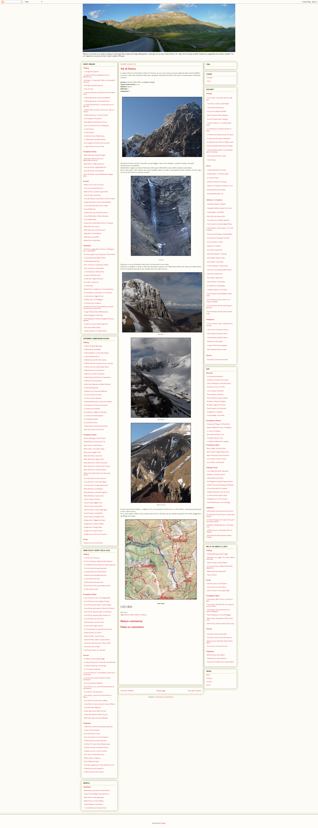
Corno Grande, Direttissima (92, 669)
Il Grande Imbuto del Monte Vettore (95, 258)
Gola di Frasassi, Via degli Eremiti (94, 517)
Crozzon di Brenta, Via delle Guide (217, 266)
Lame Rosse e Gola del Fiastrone (93, 85)
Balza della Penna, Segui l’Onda (93, 459)
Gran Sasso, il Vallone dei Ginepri (94, 754)
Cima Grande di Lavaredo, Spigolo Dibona (219, 224)
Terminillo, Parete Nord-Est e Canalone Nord (220, 662)
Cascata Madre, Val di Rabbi (215, 212)
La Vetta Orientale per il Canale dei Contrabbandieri (100, 662)
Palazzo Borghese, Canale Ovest (93, 315)
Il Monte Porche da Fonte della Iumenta (96, 212)
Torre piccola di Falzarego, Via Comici (218, 238)
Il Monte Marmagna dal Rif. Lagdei (217, 554)
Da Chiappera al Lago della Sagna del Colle (220, 481)
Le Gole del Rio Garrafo (91, 589)
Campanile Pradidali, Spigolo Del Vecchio (219, 208)
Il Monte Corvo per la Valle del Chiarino (96, 747)
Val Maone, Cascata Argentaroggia (94, 659)
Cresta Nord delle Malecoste (92, 707)
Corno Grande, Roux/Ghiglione (93, 683)
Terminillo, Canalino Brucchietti (217, 634)
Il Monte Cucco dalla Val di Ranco (94, 374)
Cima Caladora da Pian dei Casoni (217, 333)
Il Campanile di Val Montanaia (216, 286)
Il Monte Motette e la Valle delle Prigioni (96, 353)
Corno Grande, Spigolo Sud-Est (93, 626)
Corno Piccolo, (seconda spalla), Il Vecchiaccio (97, 612)
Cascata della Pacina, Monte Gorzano (95, 711)
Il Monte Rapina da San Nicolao (93, 804)
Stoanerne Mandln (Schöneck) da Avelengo (220, 146)
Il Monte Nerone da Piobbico (92, 349)
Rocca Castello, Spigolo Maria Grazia (218, 452)
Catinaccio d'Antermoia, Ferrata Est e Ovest (220, 186)
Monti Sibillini (135, 615)
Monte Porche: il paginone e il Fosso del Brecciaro (99, 289)
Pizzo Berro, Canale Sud (91, 282)
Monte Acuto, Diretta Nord (92, 240)
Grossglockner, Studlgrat (214, 412)
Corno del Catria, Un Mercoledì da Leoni (96, 485)
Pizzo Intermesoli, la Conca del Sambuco (96, 737)
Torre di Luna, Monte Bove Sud (93, 188)
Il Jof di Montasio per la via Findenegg (218, 502)
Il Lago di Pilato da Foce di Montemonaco (96, 312)
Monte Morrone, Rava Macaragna (94, 797)
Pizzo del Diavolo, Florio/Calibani (94, 171)
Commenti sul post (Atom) (164, 697)
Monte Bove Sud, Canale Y (92, 226)
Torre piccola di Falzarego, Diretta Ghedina (219, 234)
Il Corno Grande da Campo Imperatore (95, 568)
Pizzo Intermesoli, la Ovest (92, 734)
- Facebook (209, 78)
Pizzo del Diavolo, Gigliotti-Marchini (95, 167)
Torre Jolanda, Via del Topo (215, 262)
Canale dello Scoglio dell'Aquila (93, 279)
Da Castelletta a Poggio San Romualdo (95, 412)
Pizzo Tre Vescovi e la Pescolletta (94, 268)
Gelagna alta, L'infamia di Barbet (94, 524)
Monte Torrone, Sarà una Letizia (94, 185)
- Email (208, 81)
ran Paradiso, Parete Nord (216, 391)
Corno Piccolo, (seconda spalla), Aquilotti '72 (97, 615)
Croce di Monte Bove (90, 219)
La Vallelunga (88, 286)
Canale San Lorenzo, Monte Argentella (96, 324)
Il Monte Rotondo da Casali (92, 261)
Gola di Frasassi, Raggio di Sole (93, 503)
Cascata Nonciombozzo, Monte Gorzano (96, 714)
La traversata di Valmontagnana (93, 415)
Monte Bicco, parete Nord (91, 237)
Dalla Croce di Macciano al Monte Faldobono (97, 384)
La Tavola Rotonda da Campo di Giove (95, 808)
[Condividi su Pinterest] (131, 606)
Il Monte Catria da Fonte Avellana (94, 370)
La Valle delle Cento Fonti (92, 579)
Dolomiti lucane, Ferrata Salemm (217, 583)
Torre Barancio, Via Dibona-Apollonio (218, 220)
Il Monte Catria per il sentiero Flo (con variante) (98, 363)
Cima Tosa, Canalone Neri (214, 274)
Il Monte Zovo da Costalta (214, 341)
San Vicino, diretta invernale (93, 395)
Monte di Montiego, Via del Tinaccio (95, 438)
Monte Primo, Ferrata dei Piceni (93, 543)
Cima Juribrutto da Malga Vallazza (217, 337)
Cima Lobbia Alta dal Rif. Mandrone (217, 471)
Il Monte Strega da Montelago (93, 346)
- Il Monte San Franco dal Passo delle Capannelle (98, 727)
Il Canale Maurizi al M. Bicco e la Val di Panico (98, 293)
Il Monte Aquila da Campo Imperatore (95, 740)
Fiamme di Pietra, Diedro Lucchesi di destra (97, 640)
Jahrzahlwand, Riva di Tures (215, 434)
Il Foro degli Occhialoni (91, 419)
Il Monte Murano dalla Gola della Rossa (96, 426)
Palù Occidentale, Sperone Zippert (217, 398)
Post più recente (127, 690)
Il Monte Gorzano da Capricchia (93, 582)
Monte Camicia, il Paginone (92, 758)
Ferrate (208, 685)
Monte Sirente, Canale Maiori (216, 655)
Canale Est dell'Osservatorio (92, 275)
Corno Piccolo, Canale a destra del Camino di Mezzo (99, 704)
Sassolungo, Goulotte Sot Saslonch (217, 359)
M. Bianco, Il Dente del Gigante (216, 401)
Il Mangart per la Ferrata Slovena (217, 499)
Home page (160, 690)
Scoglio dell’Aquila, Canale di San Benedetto (97, 202)
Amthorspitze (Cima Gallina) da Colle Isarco (220, 511)
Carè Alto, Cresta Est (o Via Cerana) (217, 380)
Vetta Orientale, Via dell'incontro (94, 622)
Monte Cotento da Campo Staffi (216, 571)
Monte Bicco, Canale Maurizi (92, 233)
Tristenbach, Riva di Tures (215, 438)
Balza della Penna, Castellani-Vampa (95, 470)
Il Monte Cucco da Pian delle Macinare (95, 391)
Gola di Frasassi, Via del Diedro (93, 506)
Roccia (208, 675)
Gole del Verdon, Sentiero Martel (217, 563)
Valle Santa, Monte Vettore (92, 327)
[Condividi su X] (126, 606)
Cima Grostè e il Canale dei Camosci (218, 329)
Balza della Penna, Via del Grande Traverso (97, 466)
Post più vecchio (194, 690)
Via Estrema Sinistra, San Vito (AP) (94, 650)
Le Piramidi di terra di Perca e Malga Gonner (220, 142)
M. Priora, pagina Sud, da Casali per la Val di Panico (99, 254)
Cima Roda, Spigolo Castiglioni (216, 204)
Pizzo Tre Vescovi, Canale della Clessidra (96, 265)
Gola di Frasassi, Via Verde (92, 499)
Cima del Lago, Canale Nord (92, 195)
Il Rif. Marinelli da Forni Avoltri (216, 349)
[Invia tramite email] (121, 606)
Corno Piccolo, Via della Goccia (93, 692)
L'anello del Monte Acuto (91, 356)
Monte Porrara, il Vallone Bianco (94, 801)
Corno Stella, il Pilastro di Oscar (216, 459)
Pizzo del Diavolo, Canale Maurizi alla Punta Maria (99, 199)
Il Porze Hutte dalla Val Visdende (217, 488)
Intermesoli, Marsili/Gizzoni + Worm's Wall (97, 643)
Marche (126, 615)
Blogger (163, 823)
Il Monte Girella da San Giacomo (94, 772)
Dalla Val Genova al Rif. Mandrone (217, 115)
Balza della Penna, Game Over (93, 456)
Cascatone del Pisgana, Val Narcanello (218, 424)
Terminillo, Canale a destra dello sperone (219, 637)
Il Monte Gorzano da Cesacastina (93, 768)
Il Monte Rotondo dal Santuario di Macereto (97, 98)
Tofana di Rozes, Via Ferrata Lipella (217, 174)
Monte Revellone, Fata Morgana (93, 489)
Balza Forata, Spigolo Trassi (92, 452)
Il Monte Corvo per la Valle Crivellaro (95, 751)
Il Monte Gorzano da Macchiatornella (95, 575)
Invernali (209, 682)
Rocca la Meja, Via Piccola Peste (216, 448)
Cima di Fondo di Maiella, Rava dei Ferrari (96, 794)
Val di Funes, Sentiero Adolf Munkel (218, 104)
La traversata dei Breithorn (215, 376)
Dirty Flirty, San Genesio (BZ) (216, 216)
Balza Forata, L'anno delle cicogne (94, 449)
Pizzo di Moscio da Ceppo (91, 761)
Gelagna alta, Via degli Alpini (93, 527)
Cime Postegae (211, 160)
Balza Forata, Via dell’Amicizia (93, 445)
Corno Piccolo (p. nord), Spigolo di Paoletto (97, 601)
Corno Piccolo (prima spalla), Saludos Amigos (97, 605)
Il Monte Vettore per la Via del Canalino (96, 115)
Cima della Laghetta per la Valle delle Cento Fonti (99, 765)
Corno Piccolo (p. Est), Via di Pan (94, 619)
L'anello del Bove (89, 132)
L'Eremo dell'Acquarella (91, 388)
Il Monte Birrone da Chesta (215, 478)
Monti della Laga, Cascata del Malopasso (96, 718)
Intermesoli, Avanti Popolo (92, 646)
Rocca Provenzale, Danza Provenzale (218, 455)
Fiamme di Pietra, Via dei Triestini (94, 636)
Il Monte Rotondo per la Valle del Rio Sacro (97, 101)
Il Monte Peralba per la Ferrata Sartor (218, 492)
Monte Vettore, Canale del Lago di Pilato (96, 192)
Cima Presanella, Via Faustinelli (216, 408)
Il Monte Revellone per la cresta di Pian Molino (98, 402)
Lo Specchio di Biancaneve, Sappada (217, 441)
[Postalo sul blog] (124, 606)
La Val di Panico (89, 129)
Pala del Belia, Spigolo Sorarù (216, 258)
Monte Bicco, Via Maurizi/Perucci (94, 164)
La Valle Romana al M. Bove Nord (94, 272)
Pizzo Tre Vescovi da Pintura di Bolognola (96, 125)
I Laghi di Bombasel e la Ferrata (216, 170)
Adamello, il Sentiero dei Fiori (216, 474)
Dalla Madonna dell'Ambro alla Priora (95, 122)
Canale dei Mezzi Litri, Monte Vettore (95, 331)
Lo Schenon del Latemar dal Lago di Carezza (220, 135)
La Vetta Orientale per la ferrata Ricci (95, 666)
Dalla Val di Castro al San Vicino (94, 429)
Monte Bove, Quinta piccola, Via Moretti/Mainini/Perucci (93, 159)
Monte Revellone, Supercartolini (94, 496)
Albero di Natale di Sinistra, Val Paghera (219, 427)
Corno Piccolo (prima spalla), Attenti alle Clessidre (99, 608)
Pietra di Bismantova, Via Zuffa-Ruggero (219, 615)
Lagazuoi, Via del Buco (214, 246)
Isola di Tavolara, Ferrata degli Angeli (218, 590)
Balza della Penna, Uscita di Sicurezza (95, 463)
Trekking (143, 615)
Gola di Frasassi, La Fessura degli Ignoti (95, 510)
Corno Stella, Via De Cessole (215, 462)
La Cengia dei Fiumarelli (91, 71)
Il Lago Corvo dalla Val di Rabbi (216, 111)
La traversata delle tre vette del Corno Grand (97, 629)
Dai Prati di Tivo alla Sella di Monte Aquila (97, 744)
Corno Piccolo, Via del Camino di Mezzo (96, 700)
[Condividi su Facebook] (128, 606)
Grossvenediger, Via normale (215, 415)
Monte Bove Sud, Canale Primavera (94, 230)
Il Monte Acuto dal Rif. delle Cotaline (95, 360)
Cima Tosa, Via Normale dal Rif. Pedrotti (219, 270)
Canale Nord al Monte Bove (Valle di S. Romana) (98, 223)
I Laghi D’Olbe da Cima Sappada (217, 345)
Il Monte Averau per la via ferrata (217, 182)
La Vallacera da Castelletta (92, 409)
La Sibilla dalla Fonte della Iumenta (95, 139)
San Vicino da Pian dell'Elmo (92, 398)
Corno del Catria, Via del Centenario (95, 478)
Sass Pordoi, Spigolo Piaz (214, 250)
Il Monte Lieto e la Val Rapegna (93, 299)
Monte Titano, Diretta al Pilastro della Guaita (220, 623)
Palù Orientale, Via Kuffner (215, 394)
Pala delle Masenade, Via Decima (217, 254)
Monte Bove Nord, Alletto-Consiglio (94, 155)
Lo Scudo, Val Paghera (214, 431)
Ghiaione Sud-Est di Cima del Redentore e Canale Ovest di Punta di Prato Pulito (98, 307)
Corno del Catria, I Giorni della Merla (95, 482)
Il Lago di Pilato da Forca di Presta (94, 146)
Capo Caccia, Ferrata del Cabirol (216, 587)
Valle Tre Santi (88, 89)
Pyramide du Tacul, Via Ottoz (216, 387)
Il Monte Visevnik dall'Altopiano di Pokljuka (220, 485)
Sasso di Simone (212, 575)
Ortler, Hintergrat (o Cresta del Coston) (219, 383)
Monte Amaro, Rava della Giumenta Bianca (97, 790)
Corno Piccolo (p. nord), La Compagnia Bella (97, 598)
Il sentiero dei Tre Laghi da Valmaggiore (219, 138)
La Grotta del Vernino (90, 422)
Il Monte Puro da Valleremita (93, 381)
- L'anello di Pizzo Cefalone (91, 730)
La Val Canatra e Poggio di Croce (93, 296)
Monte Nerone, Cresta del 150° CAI (94, 442)
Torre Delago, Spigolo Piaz (215, 278)
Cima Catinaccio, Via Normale (216, 282)
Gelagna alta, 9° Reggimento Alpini (94, 520)
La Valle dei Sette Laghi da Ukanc (217, 495)
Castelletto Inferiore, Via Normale (217, 290)
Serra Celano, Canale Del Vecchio (217, 646)
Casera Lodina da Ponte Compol (216, 156)
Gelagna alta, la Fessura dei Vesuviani (95, 534)
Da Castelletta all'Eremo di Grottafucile (96, 405)
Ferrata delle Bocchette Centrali (216, 190)
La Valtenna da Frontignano (92, 303)
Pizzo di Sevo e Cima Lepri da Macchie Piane (97, 586)
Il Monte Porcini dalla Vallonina (216, 658)
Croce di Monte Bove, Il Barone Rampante (96, 216)
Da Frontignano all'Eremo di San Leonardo (97, 143)
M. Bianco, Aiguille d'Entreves (216, 405)
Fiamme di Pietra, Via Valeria (92, 633)
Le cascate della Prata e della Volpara (95, 572)
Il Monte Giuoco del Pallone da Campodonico (97, 377)
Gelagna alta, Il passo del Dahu (93, 531)
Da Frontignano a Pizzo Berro (93, 118)
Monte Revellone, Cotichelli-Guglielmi (95, 492)
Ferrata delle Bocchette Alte (215, 194)
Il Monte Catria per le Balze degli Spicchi (96, 367)
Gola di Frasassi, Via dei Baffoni (93, 513)
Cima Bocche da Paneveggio (215, 107)
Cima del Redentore (90, 209)
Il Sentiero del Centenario (92, 558)
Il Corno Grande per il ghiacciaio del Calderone (98, 561)
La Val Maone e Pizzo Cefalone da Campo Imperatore (99, 565)
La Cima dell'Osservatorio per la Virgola (96, 206)
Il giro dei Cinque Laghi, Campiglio (217, 119)
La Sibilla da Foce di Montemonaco (94, 136)
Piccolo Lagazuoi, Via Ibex (215, 242)
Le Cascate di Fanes (213, 178)
